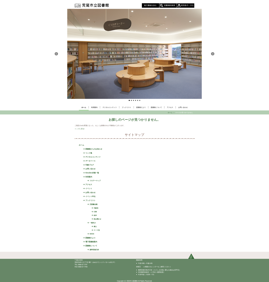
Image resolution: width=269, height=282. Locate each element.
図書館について (156, 107)
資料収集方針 (94, 249)
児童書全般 (94, 204)
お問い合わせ (183, 107)
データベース (90, 161)
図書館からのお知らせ (93, 149)
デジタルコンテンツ (110, 107)
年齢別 (96, 208)
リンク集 (88, 153)
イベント (88, 188)
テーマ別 (97, 230)
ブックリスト (126, 107)
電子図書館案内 (91, 241)
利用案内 (94, 107)
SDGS (92, 234)
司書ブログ (89, 165)
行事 (95, 212)
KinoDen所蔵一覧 (92, 172)
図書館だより (141, 107)
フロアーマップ (95, 180)
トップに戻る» (80, 129)
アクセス (170, 107)
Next (212, 54)
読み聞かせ (97, 219)
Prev (56, 54)
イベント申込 (90, 196)
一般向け (93, 223)
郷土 (95, 226)
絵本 (95, 215)
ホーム (83, 107)
